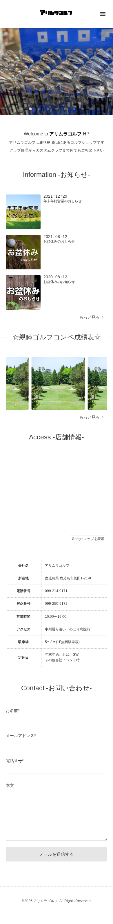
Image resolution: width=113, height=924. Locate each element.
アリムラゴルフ (65, 133)
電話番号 (14, 761)
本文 (10, 785)
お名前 (12, 710)
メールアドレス (21, 736)
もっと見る (90, 317)
